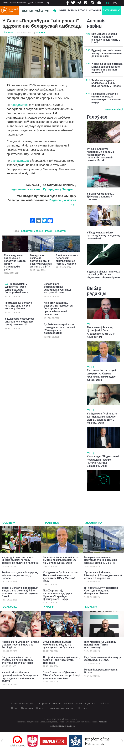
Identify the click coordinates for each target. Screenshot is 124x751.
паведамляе (19, 104)
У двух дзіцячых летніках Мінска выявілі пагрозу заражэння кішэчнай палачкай (107, 68)
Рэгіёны (68, 703)
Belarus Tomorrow (18, 2)
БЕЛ (108, 2)
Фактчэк (39, 2)
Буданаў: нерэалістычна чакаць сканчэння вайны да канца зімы (106, 53)
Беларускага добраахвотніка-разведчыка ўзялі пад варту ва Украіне (57, 288)
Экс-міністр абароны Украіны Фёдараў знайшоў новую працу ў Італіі (105, 38)
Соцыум (8, 522)
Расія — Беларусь (55, 230)
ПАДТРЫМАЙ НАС (111, 10)
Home (54, 10)
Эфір (47, 2)
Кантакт (40, 708)
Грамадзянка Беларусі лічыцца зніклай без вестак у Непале (18, 305)
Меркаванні (95, 10)
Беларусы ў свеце (32, 230)
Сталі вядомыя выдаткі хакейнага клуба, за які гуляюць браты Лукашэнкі (59, 644)
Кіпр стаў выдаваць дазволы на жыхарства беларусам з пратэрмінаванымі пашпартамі (58, 308)
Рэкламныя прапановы (61, 708)
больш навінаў (114, 109)
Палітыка (51, 522)
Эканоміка (93, 522)
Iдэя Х (30, 2)
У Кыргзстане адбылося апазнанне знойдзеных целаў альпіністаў (20, 321)
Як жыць (72, 10)
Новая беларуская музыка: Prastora (101, 671)
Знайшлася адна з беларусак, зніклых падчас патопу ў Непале (67, 259)
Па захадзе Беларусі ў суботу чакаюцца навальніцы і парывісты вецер (106, 98)
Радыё (57, 703)
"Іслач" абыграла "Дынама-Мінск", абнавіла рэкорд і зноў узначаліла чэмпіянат (61, 675)
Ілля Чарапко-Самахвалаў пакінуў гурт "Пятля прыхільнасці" (100, 644)
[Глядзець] (6, 284)
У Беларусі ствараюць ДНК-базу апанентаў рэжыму (100, 196)
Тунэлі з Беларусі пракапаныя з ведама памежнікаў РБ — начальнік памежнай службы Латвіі (100, 154)
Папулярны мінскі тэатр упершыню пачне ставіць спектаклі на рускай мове (17, 660)
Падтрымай (43, 703)
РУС (115, 2)
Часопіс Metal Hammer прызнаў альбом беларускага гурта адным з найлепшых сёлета (20, 677)
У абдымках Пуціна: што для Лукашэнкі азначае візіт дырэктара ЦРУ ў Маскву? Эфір (102, 418)
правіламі (103, 722)
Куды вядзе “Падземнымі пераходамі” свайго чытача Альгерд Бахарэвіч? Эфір (103, 461)
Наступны (122, 741)
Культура (9, 607)
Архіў (79, 703)
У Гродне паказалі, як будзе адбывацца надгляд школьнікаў (103, 235)
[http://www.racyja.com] (99, 741)
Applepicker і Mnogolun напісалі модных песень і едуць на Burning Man (21, 644)
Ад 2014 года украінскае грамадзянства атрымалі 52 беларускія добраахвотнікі (59, 329)
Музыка (91, 607)
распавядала (20, 160)
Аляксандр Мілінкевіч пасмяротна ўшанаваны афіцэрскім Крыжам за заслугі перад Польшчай (101, 499)
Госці (5, 2)
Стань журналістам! (22, 703)
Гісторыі (82, 10)
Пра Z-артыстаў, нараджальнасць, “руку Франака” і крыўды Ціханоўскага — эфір (57, 595)
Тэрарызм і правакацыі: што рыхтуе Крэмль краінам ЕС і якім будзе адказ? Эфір (101, 375)
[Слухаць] (92, 367)
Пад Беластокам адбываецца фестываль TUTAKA (102, 659)
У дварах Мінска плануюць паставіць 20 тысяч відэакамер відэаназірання (103, 274)
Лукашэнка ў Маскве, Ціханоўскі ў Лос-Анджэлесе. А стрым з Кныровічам (100, 332)
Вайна (62, 10)
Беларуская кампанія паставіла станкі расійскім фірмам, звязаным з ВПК (41, 261)
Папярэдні (2, 741)
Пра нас (82, 708)
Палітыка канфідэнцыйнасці (62, 726)
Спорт (48, 607)
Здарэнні (40, 32)
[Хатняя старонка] (35, 10)
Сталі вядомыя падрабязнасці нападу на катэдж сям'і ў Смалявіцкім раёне (15, 262)
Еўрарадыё (8, 33)
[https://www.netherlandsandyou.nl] (73, 741)
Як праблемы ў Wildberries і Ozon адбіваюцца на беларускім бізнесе (16, 288)
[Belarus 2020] (36, 741)
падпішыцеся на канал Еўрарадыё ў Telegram (42, 189)
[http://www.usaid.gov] (111, 741)
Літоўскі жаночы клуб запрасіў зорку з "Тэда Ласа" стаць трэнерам (62, 660)
